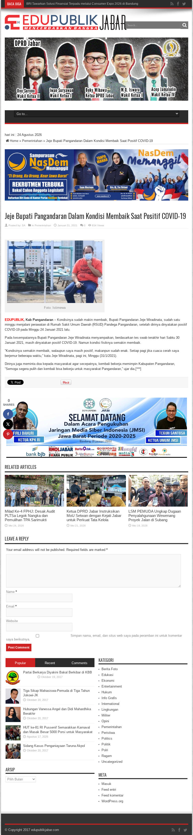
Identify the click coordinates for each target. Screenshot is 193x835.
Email (10, 606)
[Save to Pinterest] (8, 434)
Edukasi (107, 675)
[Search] (184, 25)
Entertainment (112, 686)
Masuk (106, 784)
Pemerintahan (32, 141)
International (110, 704)
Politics (107, 738)
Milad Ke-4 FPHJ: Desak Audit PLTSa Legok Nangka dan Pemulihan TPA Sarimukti (30, 515)
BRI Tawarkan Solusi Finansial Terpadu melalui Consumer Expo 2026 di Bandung (82, 4)
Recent (50, 663)
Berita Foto (110, 669)
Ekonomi (108, 680)
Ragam (107, 756)
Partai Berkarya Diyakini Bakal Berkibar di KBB (57, 672)
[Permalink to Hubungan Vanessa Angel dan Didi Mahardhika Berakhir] (13, 721)
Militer (106, 715)
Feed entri (109, 789)
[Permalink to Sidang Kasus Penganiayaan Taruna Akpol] (13, 758)
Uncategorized (112, 762)
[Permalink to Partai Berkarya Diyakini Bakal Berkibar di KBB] (13, 684)
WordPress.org (112, 801)
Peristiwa (108, 733)
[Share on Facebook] (8, 414)
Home (14, 141)
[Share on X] (8, 424)
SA (23, 225)
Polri (105, 750)
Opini (105, 721)
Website (12, 621)
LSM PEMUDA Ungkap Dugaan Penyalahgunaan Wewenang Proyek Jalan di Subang (154, 515)
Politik (106, 744)
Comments (79, 663)
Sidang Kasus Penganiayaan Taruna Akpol (54, 746)
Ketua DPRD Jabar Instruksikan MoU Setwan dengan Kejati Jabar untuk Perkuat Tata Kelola (94, 515)
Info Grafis (109, 698)
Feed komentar (112, 795)
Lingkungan (110, 709)
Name (10, 592)
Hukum (107, 692)
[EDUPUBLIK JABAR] (65, 26)
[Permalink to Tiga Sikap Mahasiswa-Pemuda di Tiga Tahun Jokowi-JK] (13, 702)
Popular (20, 663)
